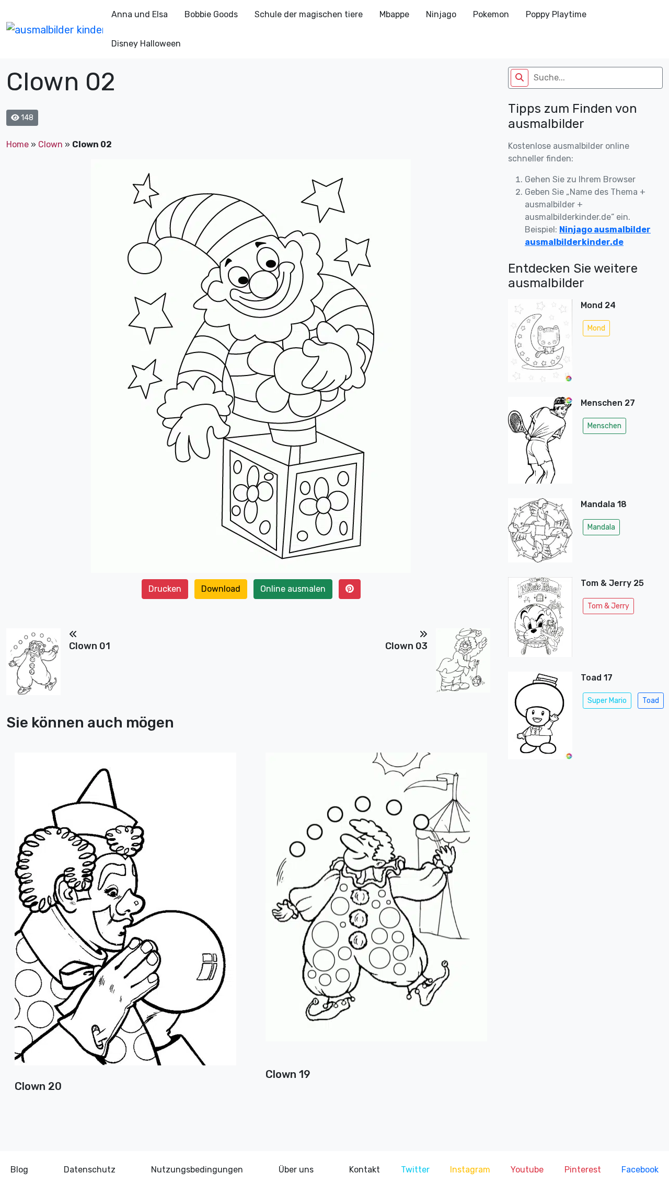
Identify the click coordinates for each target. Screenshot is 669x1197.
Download (220, 589)
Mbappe (394, 14)
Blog (19, 1170)
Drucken (164, 589)
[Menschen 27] (540, 443)
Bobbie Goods (211, 14)
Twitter (415, 1170)
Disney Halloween (146, 44)
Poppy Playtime (556, 14)
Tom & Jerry (608, 606)
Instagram (470, 1170)
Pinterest (582, 1170)
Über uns (296, 1170)
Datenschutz (90, 1170)
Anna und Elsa (139, 14)
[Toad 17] (540, 719)
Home (17, 144)
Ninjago (441, 14)
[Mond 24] (540, 343)
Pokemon (491, 14)
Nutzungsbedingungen (197, 1170)
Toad (650, 700)
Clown (50, 144)
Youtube (527, 1170)
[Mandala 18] (540, 533)
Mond (596, 328)
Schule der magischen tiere (309, 14)
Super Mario (607, 700)
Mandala (601, 527)
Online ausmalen (293, 589)
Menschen (604, 425)
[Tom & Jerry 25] (540, 620)
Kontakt (364, 1170)
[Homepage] (54, 29)
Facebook (640, 1170)
